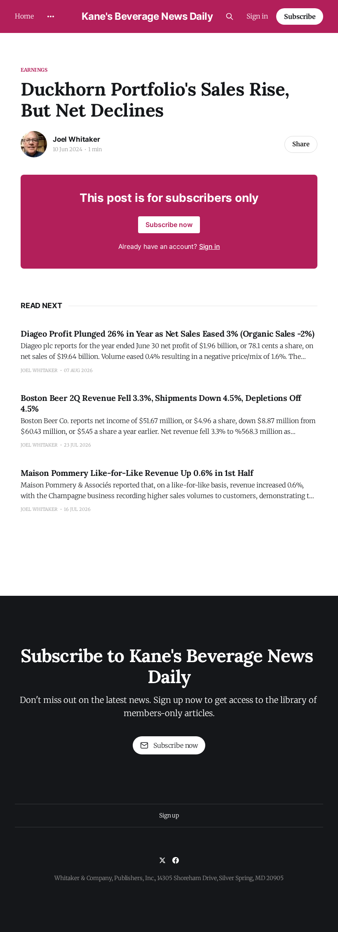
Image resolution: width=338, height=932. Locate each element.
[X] (162, 860)
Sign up (169, 815)
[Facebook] (175, 860)
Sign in (257, 16)
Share (301, 144)
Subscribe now (169, 224)
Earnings (34, 70)
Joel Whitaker (76, 139)
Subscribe (300, 16)
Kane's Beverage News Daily (147, 16)
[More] (51, 16)
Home (24, 16)
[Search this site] (229, 16)
